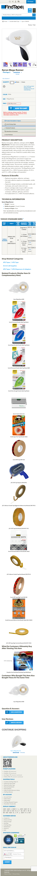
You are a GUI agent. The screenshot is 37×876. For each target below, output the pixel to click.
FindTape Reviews (8, 792)
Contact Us (6, 818)
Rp (16, 810)
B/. (14, 812)
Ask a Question (6, 78)
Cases (23, 82)
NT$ (29, 812)
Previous (30, 25)
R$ (28, 809)
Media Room (7, 826)
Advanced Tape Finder (9, 783)
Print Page (6, 72)
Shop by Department (9, 787)
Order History (7, 798)
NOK (7, 812)
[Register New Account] (15, 2)
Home (5, 21)
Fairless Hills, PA (8, 776)
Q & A (12, 131)
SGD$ (22, 812)
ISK (21, 810)
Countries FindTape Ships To (11, 782)
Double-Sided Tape (14, 21)
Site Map (6, 823)
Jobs (5, 830)
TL (27, 812)
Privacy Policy (16, 874)
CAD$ (8, 809)
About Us (6, 828)
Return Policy (7, 874)
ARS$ (21, 809)
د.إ (18, 809)
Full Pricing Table (11, 124)
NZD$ (10, 812)
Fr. (30, 809)
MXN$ (14, 809)
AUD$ (25, 809)
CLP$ (4, 810)
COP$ (8, 810)
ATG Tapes (6, 262)
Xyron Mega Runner (18, 751)
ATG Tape (15, 262)
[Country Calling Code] (5, 854)
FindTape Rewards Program (11, 802)
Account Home (8, 797)
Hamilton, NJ (7, 771)
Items (17, 82)
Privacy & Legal (7, 821)
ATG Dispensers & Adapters (21, 269)
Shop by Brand (7, 788)
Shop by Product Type (9, 785)
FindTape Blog (7, 825)
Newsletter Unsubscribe (10, 804)
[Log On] (12, 2)
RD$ (13, 810)
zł (15, 812)
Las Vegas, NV (7, 775)
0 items (31, 1)
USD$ (4, 809)
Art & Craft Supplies (10, 266)
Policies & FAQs (8, 820)
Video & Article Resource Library (12, 790)
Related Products (10, 128)
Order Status (7, 800)
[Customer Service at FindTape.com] (9, 2)
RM (4, 812)
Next (34, 25)
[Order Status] (18, 2)
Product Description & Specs (13, 120)
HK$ (24, 810)
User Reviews (9, 134)
